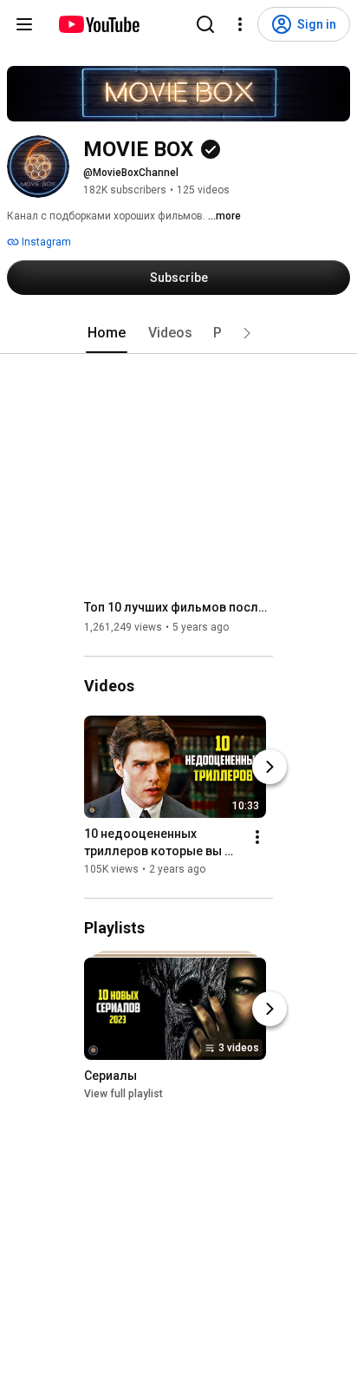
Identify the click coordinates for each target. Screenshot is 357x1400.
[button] (247, 333)
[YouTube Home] (98, 24)
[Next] (269, 766)
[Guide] (24, 24)
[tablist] (178, 333)
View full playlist (123, 1094)
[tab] (106, 333)
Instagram (45, 242)
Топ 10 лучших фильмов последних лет (179, 607)
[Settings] (240, 24)
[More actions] (257, 837)
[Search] (205, 24)
